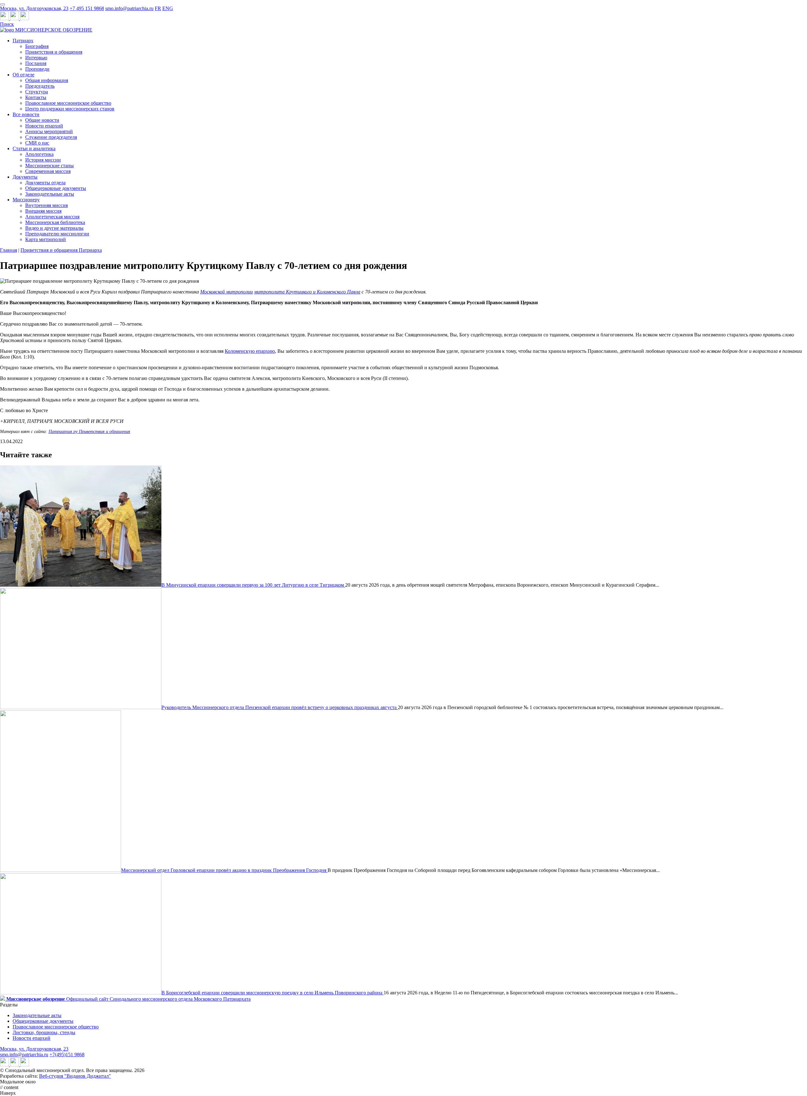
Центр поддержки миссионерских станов (69, 108)
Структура (36, 91)
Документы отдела (45, 182)
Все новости (26, 114)
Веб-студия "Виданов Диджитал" (75, 1076)
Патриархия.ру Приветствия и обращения (89, 431)
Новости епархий (44, 125)
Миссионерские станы (49, 165)
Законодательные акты (49, 194)
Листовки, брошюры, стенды (44, 1032)
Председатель (40, 86)
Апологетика (39, 154)
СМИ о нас (37, 142)
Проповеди (37, 69)
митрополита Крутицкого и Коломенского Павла (307, 291)
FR (158, 8)
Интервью (36, 57)
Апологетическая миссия (52, 216)
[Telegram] (5, 18)
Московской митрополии (226, 291)
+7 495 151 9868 (87, 8)
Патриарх (23, 40)
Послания (35, 63)
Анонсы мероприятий (49, 131)
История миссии (43, 160)
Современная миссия (48, 171)
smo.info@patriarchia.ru (129, 8)
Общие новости (42, 120)
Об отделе (23, 74)
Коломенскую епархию (250, 351)
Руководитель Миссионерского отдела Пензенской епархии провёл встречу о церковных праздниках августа (279, 707)
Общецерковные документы (55, 188)
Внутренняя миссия (46, 205)
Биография (37, 46)
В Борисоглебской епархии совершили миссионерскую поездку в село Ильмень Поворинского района (272, 992)
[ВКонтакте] (15, 18)
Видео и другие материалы (54, 228)
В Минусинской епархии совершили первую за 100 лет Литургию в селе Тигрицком (253, 585)
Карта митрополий (45, 239)
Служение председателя (51, 137)
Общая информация (46, 80)
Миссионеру (26, 199)
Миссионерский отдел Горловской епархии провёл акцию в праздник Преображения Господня (224, 870)
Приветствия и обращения (53, 52)
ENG (167, 8)
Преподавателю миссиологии (57, 233)
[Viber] (24, 18)
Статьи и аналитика (34, 148)
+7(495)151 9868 (66, 1054)
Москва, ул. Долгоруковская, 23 (34, 8)
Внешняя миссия (43, 211)
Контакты (35, 97)
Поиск (7, 24)
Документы (25, 177)
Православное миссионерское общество (68, 103)
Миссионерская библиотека (55, 222)
